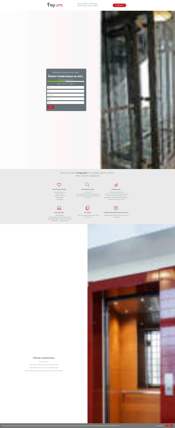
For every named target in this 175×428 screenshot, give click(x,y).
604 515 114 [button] (120, 5)
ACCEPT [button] (169, 425)
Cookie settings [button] (160, 425)
